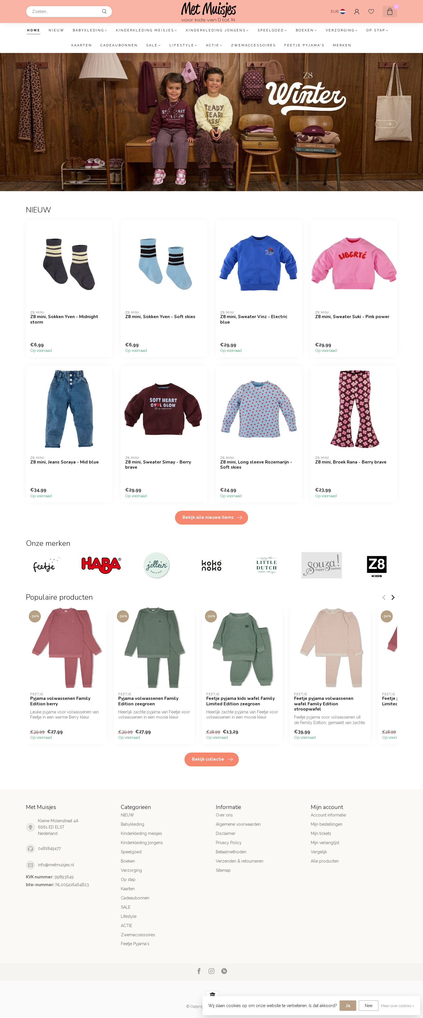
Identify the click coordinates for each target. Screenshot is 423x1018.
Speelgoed (271, 30)
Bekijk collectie (208, 759)
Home (33, 30)
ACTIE (212, 45)
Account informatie (328, 815)
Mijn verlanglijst (325, 842)
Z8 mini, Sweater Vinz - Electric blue (253, 319)
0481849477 (49, 848)
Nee (368, 1005)
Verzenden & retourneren (239, 861)
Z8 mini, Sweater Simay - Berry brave (158, 464)
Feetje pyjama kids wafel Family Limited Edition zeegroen (240, 701)
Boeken (305, 30)
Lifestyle (181, 45)
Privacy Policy (229, 842)
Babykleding (88, 30)
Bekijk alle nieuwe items (207, 517)
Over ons (224, 815)
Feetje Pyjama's (304, 45)
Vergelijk (319, 852)
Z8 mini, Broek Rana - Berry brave (350, 462)
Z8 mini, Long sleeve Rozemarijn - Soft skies (256, 464)
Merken (342, 45)
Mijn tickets (321, 833)
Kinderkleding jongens (216, 30)
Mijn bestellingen (326, 824)
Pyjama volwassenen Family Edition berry (60, 701)
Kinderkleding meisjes (145, 30)
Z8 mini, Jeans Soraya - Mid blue (64, 462)
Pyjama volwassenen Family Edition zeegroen (148, 701)
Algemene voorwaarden (238, 824)
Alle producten (325, 861)
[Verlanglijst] (371, 11)
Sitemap (223, 870)
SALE (152, 45)
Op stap (375, 30)
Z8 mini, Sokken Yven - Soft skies (160, 316)
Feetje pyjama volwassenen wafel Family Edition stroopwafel (323, 704)
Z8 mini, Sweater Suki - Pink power (352, 316)
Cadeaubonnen (119, 45)
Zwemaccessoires (253, 45)
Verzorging (340, 30)
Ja (348, 1005)
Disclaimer (225, 833)
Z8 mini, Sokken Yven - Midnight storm (64, 319)
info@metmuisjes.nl (56, 865)
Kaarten (81, 45)
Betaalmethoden (231, 852)
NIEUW (56, 30)
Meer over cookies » (397, 1006)
